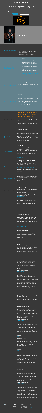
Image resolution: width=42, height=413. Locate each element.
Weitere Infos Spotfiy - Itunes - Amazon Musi (22, 226)
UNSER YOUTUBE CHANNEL (24, 13)
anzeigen (23, 271)
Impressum (31, 406)
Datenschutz (31, 407)
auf (19, 271)
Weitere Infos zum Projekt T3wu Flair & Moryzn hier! (23, 157)
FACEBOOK (15, 13)
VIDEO (18, 271)
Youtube (21, 271)
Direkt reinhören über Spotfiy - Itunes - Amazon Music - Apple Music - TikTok (25, 167)
